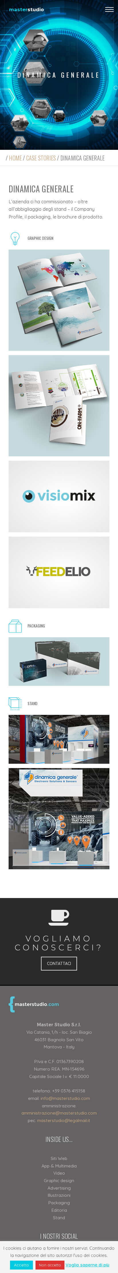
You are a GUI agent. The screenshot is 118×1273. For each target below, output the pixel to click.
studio (26, 9)
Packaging (59, 1202)
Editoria (59, 1210)
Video (59, 1173)
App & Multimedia (59, 1166)
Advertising (59, 1188)
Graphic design (59, 1180)
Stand (59, 1217)
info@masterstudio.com (65, 1098)
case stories (41, 158)
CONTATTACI (59, 963)
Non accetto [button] (50, 1265)
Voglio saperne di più (87, 1265)
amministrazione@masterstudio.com (59, 1113)
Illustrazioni (59, 1195)
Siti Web (59, 1158)
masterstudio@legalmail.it (63, 1120)
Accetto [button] (21, 1265)
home (15, 158)
